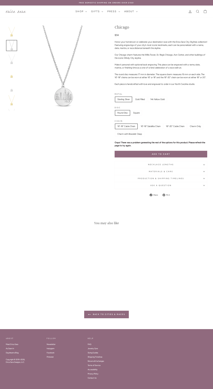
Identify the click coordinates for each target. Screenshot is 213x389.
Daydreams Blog (12, 353)
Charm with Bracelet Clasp (129, 134)
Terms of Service (94, 365)
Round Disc (122, 112)
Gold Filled (140, 99)
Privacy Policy (93, 374)
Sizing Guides (93, 353)
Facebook (50, 353)
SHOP (80, 11)
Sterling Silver (123, 99)
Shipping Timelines (95, 357)
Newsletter (51, 344)
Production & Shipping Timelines (161, 178)
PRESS (112, 11)
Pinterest (50, 357)
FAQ (89, 344)
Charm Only (195, 126)
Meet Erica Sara (12, 344)
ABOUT (129, 11)
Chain (119, 121)
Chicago (122, 55)
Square (136, 112)
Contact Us (92, 378)
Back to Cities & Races (108, 314)
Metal (119, 94)
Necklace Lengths (161, 165)
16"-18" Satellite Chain (150, 126)
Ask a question (160, 185)
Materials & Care (161, 172)
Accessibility (93, 369)
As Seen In (10, 348)
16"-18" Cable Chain (126, 126)
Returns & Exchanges (96, 361)
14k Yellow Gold (157, 99)
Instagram (50, 348)
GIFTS (96, 11)
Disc (118, 108)
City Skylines (191, 42)
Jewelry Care (93, 348)
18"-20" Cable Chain (175, 126)
